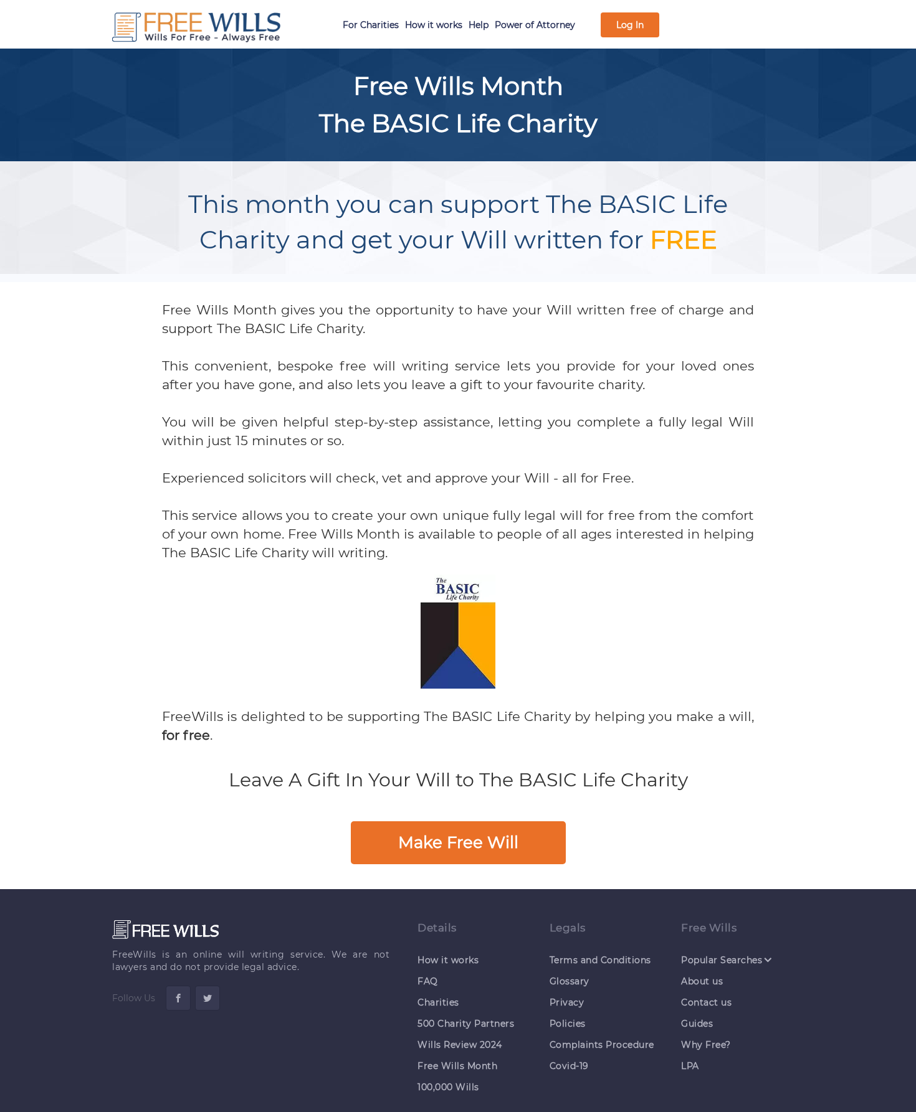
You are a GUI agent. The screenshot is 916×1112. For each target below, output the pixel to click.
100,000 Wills (448, 1087)
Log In (630, 25)
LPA (690, 1066)
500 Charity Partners (465, 1023)
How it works (433, 25)
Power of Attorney (535, 25)
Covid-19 (569, 1066)
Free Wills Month (457, 1066)
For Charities (371, 25)
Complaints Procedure (602, 1044)
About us (702, 981)
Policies (568, 1023)
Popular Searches (721, 959)
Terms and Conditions (600, 960)
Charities (438, 1002)
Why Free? (706, 1044)
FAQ (427, 981)
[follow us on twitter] (207, 998)
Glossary (569, 981)
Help (479, 25)
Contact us (706, 1002)
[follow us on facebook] (178, 998)
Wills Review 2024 (459, 1044)
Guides (697, 1023)
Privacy (567, 1002)
